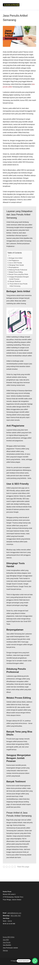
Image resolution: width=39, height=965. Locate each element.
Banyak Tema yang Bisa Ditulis (18, 274)
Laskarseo (25, 961)
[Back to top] (37, 963)
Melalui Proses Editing (16, 272)
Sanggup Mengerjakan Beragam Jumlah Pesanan (19, 278)
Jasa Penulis (6, 942)
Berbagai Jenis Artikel (15, 258)
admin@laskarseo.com (14, 913)
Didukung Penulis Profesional (18, 270)
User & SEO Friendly (15, 263)
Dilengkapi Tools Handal (16, 265)
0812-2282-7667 (16, 915)
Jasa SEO (6, 939)
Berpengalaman (14, 267)
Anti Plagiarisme (14, 260)
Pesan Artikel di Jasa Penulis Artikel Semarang (18, 285)
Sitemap (5, 950)
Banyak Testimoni (15, 281)
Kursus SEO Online (8, 937)
